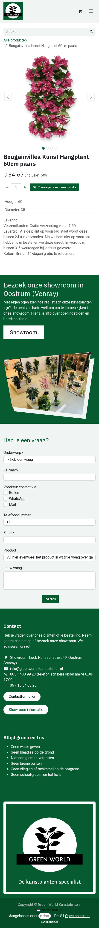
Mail (12, 504)
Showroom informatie (26, 709)
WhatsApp (17, 498)
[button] (8, 97)
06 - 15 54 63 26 (23, 685)
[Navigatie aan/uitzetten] (91, 11)
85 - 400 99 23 (24, 674)
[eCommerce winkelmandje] (79, 11)
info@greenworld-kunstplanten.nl (36, 668)
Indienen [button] (50, 599)
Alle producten (15, 40)
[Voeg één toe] (25, 187)
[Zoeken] (91, 32)
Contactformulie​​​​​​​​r (22, 696)
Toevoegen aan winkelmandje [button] (57, 187)
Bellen (14, 492)
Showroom (23, 332)
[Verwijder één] (7, 187)
